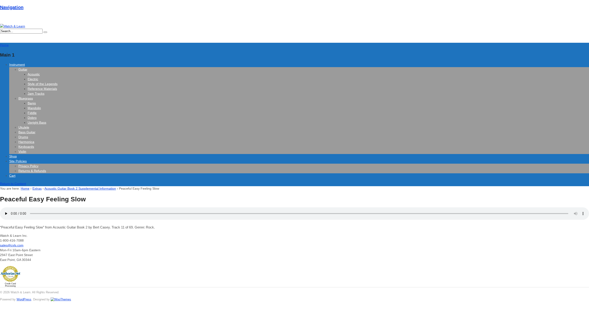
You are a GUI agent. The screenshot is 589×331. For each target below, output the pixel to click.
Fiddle (32, 113)
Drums (23, 137)
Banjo (32, 103)
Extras (37, 188)
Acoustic (34, 74)
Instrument (17, 64)
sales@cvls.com (11, 245)
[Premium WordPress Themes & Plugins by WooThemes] (61, 299)
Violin (22, 151)
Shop (13, 156)
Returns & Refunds (32, 171)
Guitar (22, 69)
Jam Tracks (36, 93)
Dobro (32, 118)
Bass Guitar (26, 132)
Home (25, 188)
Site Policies (18, 161)
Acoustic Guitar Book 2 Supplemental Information (80, 188)
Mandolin (34, 108)
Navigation (11, 7)
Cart (12, 175)
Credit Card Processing (10, 284)
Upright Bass (37, 122)
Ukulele (23, 127)
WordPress (24, 299)
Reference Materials (42, 89)
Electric (33, 79)
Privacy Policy (28, 166)
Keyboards (26, 146)
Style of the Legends (43, 84)
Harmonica (26, 142)
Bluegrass (25, 98)
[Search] (45, 32)
